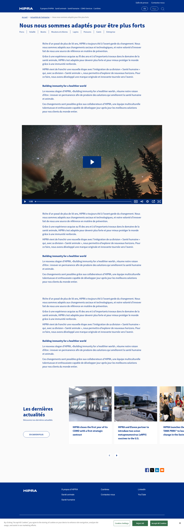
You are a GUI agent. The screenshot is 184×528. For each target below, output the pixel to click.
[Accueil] (28, 8)
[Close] (180, 523)
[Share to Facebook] (147, 470)
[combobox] (144, 9)
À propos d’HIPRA (47, 8)
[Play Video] (25, 201)
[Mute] (142, 201)
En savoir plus (36, 434)
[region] (92, 523)
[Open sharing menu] (153, 201)
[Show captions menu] (136, 201)
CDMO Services (86, 8)
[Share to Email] (162, 470)
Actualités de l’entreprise (39, 17)
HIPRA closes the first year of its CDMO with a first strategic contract (90, 430)
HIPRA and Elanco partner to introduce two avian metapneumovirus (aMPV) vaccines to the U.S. (133, 432)
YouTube (142, 494)
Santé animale (60, 8)
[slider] (83, 201)
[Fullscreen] (159, 201)
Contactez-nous (158, 2)
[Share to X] (152, 470)
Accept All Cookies (159, 523)
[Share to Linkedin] (157, 470)
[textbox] (154, 9)
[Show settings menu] (147, 201)
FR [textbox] (145, 8)
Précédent (109, 455)
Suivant (116, 455)
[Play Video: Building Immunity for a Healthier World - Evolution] (92, 162)
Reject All (140, 523)
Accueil (25, 17)
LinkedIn (142, 489)
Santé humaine (73, 8)
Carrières (97, 8)
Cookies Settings (122, 523)
